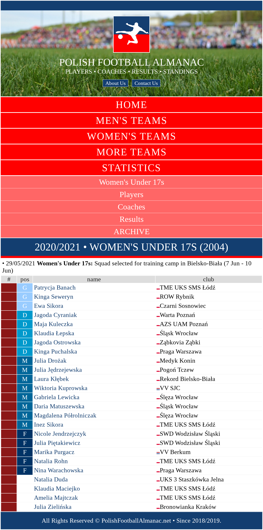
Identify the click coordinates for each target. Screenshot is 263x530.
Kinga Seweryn (53, 296)
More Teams (131, 151)
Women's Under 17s (131, 182)
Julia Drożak (50, 360)
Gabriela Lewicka (56, 397)
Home (131, 104)
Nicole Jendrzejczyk (60, 433)
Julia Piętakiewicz (57, 442)
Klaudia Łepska (54, 333)
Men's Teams (131, 120)
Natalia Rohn (51, 461)
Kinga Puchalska (55, 351)
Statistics (131, 167)
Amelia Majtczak (56, 497)
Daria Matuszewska (59, 406)
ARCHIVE (132, 231)
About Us (115, 83)
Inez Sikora (48, 424)
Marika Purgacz (54, 451)
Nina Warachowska (58, 470)
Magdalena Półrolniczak (65, 415)
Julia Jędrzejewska (58, 369)
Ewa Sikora (48, 305)
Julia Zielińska (53, 506)
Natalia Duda (51, 479)
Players (131, 194)
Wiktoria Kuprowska (60, 388)
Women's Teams (131, 136)
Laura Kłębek (51, 378)
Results (132, 219)
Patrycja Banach (55, 287)
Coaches (131, 206)
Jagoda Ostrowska (57, 342)
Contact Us (146, 83)
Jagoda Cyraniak (55, 314)
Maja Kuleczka (53, 324)
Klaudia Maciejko (57, 488)
